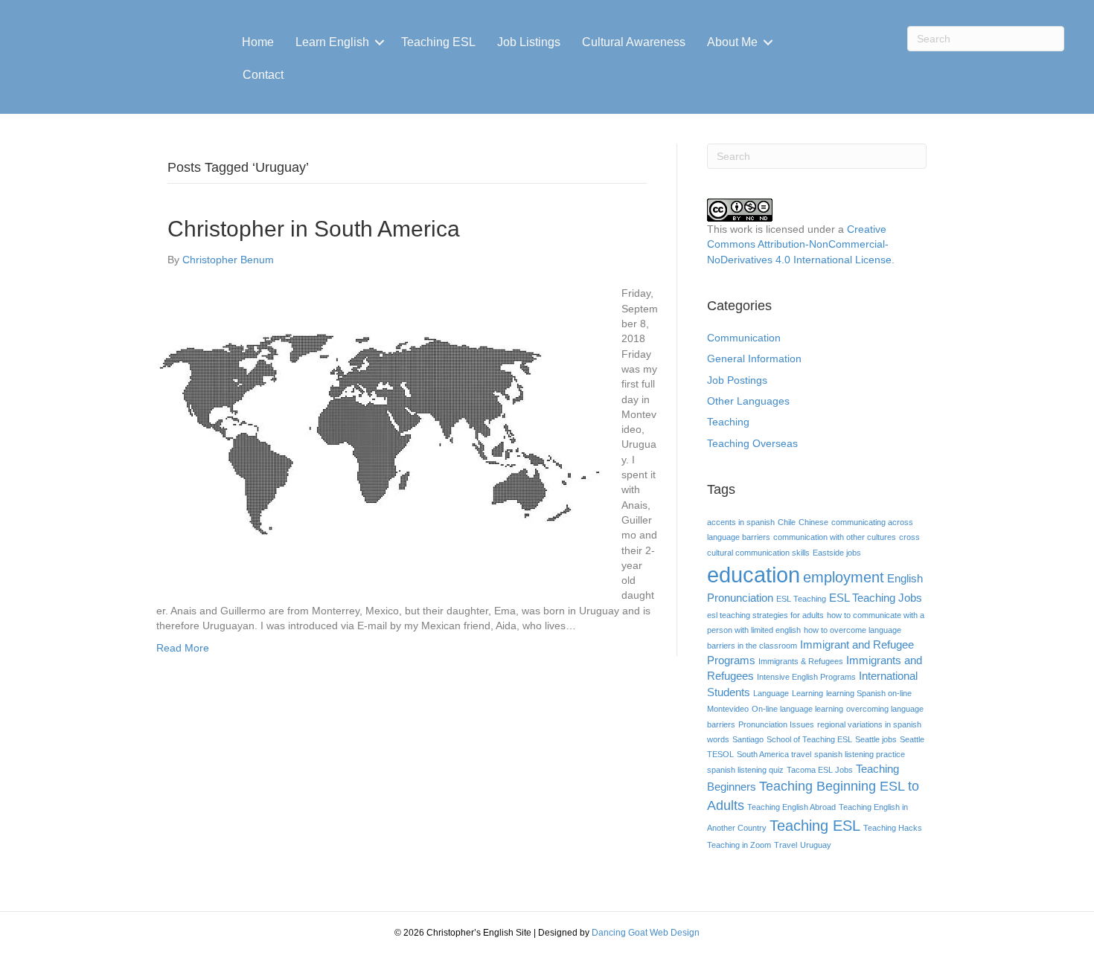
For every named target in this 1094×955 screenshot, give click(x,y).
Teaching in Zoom (739, 844)
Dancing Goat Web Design (646, 932)
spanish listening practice (859, 754)
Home (258, 42)
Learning (807, 693)
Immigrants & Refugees (800, 661)
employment (843, 577)
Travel (785, 844)
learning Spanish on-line (869, 693)
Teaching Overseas (752, 443)
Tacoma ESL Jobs (820, 769)
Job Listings (528, 42)
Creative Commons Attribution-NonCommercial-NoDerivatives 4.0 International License (799, 244)
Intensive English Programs (806, 676)
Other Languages (748, 401)
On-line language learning (797, 708)
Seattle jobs (876, 739)
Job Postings (737, 380)
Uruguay (815, 844)
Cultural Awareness (633, 42)
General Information (754, 358)
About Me (732, 42)
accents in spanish (741, 522)
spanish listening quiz (745, 769)
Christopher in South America (313, 228)
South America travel (774, 754)
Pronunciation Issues (776, 724)
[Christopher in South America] (379, 434)
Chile (787, 522)
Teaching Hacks (892, 827)
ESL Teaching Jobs (875, 598)
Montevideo (728, 708)
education (753, 574)
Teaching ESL (438, 42)
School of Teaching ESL (809, 739)
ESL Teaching (801, 598)
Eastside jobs (837, 552)
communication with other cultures (834, 537)
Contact (263, 74)
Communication (744, 338)
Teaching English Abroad (791, 807)
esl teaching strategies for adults (765, 615)
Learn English (332, 42)
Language (771, 693)
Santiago (748, 739)
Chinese (813, 522)
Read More (182, 648)
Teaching (728, 422)
